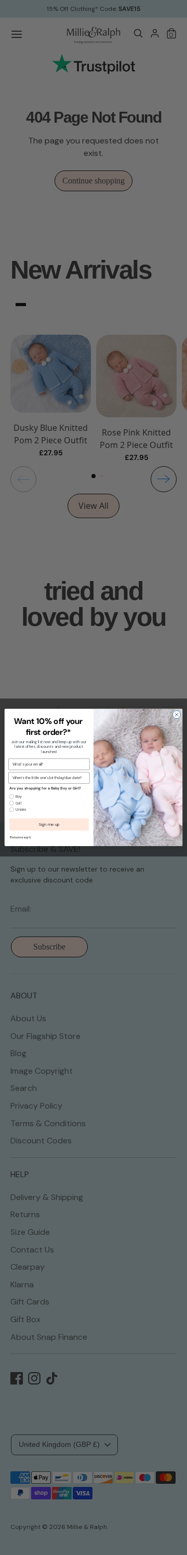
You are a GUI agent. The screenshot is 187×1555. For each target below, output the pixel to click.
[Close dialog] (176, 714)
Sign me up (49, 824)
